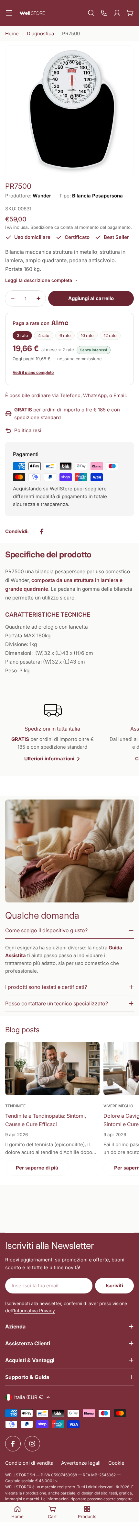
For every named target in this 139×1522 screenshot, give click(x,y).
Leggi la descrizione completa (38, 280)
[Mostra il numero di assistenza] (104, 13)
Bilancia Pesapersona (97, 196)
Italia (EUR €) (29, 1397)
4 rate (43, 335)
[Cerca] (91, 13)
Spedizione (41, 227)
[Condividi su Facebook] (41, 531)
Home (12, 33)
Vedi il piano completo (33, 372)
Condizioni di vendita (29, 1463)
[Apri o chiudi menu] (9, 13)
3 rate (22, 335)
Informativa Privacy (34, 1310)
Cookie (116, 1463)
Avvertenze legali (81, 1463)
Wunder (42, 196)
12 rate (110, 335)
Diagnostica (40, 33)
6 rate (64, 335)
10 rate (87, 335)
